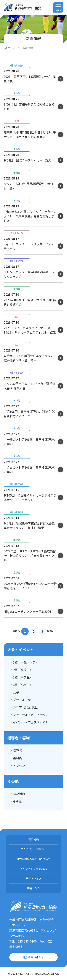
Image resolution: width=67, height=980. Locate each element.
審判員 (17, 758)
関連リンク (33, 888)
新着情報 (28, 48)
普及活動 (19, 793)
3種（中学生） (23, 677)
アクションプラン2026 (33, 869)
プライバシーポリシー (33, 849)
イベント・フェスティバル (31, 722)
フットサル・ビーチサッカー (32, 714)
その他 (17, 801)
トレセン (19, 765)
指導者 (17, 750)
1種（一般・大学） (26, 662)
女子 (16, 692)
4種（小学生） (23, 684)
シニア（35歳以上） (26, 707)
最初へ (16, 631)
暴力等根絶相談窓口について (33, 859)
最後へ (51, 631)
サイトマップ (33, 878)
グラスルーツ (22, 699)
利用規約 (33, 839)
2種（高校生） (23, 669)
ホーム (11, 48)
